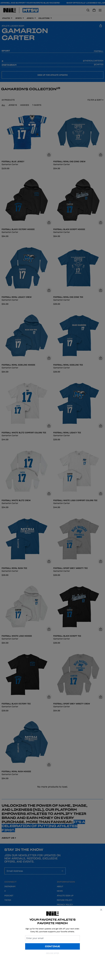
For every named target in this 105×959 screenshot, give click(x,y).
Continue (52, 946)
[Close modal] (101, 909)
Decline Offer (52, 953)
